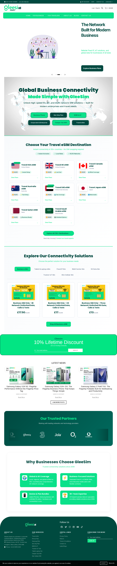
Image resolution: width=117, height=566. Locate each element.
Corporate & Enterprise (39, 117)
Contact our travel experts (65, 233)
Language (108, 1)
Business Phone (39, 110)
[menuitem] (28, 15)
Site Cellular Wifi (36, 550)
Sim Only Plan (58, 110)
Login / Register (96, 8)
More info (111, 563)
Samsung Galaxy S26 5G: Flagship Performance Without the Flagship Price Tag (21, 383)
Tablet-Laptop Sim (37, 546)
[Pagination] (56, 69)
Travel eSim (80, 117)
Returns (62, 533)
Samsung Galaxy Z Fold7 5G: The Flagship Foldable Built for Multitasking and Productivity (95, 383)
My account (85, 1)
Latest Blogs (63, 541)
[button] (52, 69)
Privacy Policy (64, 531)
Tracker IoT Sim (49, 269)
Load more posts (59, 397)
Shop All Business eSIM (58, 319)
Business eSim (22, 264)
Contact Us (63, 538)
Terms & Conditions (65, 536)
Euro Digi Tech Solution (60, 558)
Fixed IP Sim (61, 264)
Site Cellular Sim (68, 269)
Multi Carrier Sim (78, 264)
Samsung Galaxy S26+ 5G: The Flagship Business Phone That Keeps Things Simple (58, 383)
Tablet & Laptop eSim (42, 264)
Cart (92, 1)
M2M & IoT (77, 110)
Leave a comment (21, 389)
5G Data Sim (95, 264)
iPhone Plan (35, 533)
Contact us (100, 1)
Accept (103, 563)
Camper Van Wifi (61, 117)
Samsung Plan (36, 536)
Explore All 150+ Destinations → (58, 228)
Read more (21, 392)
